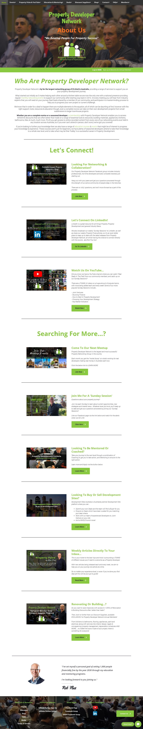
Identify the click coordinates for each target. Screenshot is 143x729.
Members (125, 2)
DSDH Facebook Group (71, 715)
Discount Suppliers (82, 2)
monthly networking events (32, 98)
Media (23, 720)
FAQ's (24, 717)
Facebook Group (71, 711)
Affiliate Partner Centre (47, 711)
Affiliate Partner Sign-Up (47, 708)
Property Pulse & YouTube (29, 2)
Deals (68, 2)
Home (4, 2)
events (94, 126)
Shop (96, 2)
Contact (105, 2)
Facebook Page (71, 708)
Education (24, 710)
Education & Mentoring (53, 2)
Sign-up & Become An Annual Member (117, 70)
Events (12, 2)
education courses (82, 126)
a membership (74, 115)
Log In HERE (97, 70)
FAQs (115, 2)
